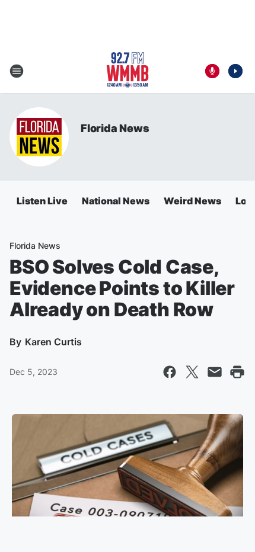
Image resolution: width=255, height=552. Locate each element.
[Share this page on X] (192, 372)
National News (115, 201)
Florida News (115, 128)
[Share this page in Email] (214, 372)
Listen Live (42, 201)
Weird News (192, 201)
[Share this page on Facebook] (169, 372)
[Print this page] (237, 372)
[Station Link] (127, 71)
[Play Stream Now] (235, 71)
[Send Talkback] (212, 71)
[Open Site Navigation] (16, 71)
